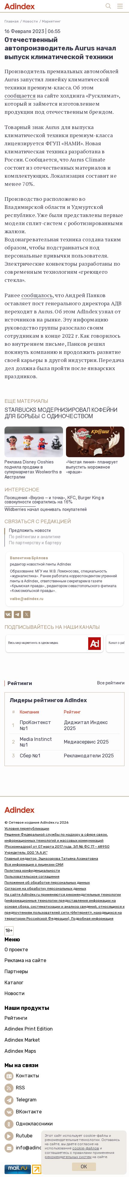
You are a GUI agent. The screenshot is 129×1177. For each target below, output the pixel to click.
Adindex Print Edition (28, 1029)
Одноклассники (34, 1124)
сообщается (20, 95)
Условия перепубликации (26, 828)
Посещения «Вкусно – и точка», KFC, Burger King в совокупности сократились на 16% (54, 500)
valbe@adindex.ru (27, 599)
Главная (11, 21)
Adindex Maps (20, 1051)
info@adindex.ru (35, 1148)
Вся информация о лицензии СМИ (33, 864)
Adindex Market (22, 1040)
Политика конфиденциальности (32, 870)
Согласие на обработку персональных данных (45, 888)
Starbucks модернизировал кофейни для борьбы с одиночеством (60, 414)
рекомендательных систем (68, 1157)
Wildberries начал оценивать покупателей (45, 510)
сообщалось (36, 295)
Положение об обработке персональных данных (47, 882)
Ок (84, 1166)
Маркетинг (51, 21)
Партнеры (16, 971)
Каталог (13, 982)
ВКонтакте (29, 1112)
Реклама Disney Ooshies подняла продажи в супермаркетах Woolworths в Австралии (33, 470)
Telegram (26, 1100)
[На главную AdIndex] (64, 810)
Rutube (24, 1136)
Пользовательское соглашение (31, 876)
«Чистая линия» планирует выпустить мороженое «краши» (92, 467)
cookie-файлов (85, 1148)
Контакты (27, 1076)
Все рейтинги (110, 683)
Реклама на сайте (25, 960)
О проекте (16, 949)
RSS (20, 1088)
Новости (30, 21)
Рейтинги (15, 1018)
